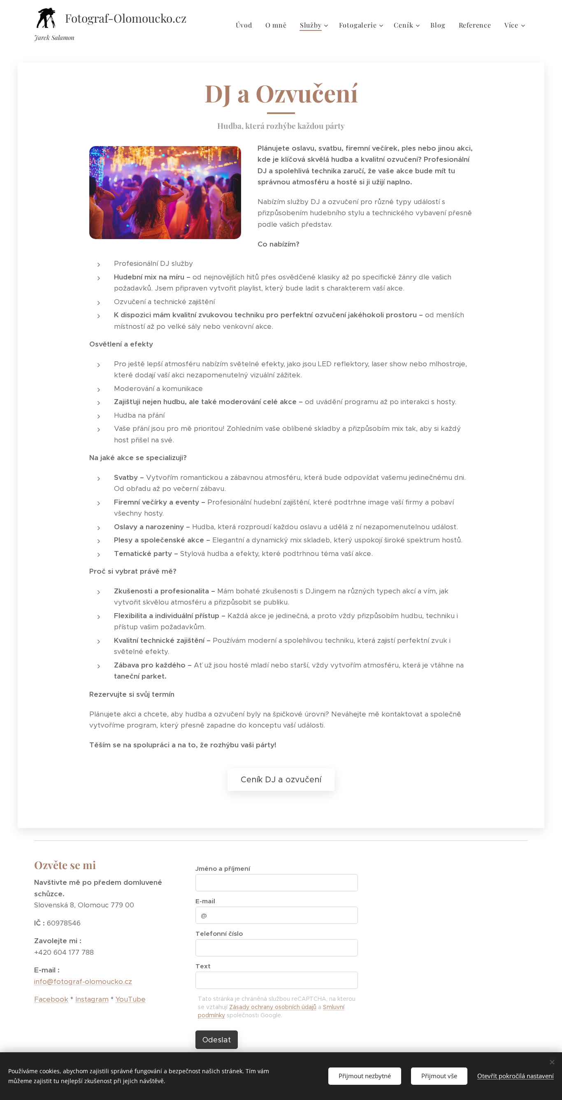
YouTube (131, 999)
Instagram (92, 999)
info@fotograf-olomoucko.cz (83, 981)
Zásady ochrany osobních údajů (272, 1007)
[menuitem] (246, 25)
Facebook (51, 999)
